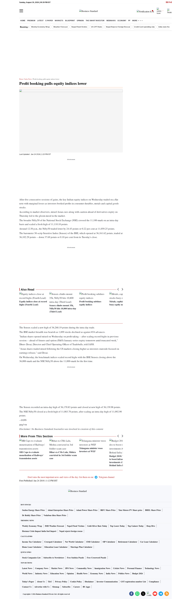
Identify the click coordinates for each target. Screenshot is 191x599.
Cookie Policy (76, 581)
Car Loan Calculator (149, 541)
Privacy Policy (61, 581)
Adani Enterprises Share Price (60, 510)
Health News (82, 573)
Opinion (80, 20)
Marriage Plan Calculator (81, 546)
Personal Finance (134, 568)
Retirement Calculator (127, 541)
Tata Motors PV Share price (130, 510)
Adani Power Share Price (86, 510)
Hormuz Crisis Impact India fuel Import (39, 531)
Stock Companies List (31, 557)
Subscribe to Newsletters (53, 557)
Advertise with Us (41, 586)
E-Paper (49, 20)
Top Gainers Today (136, 525)
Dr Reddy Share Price (31, 515)
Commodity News (84, 568)
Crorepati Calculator (53, 541)
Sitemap (55, 586)
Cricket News (118, 568)
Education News (57, 573)
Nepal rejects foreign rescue (70, 531)
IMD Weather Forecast (54, 525)
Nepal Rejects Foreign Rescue (118, 27)
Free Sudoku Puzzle (75, 557)
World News (27, 573)
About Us (41, 581)
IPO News (69, 568)
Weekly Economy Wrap (40, 27)
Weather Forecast (60, 27)
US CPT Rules (96, 27)
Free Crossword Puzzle (96, 557)
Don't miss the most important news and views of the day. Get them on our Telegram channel (71, 477)
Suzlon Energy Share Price (33, 510)
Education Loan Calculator (56, 546)
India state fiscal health (167, 27)
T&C (50, 581)
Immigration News (102, 568)
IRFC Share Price (107, 510)
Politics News (123, 573)
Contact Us (26, 586)
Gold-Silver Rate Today (97, 525)
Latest (40, 20)
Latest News (27, 568)
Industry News (41, 573)
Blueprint (70, 20)
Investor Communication (107, 581)
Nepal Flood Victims (79, 27)
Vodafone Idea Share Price (55, 515)
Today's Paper (28, 581)
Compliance (154, 581)
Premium (31, 20)
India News (28, 79)
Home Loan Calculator (32, 546)
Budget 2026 (137, 573)
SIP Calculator (109, 541)
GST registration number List (133, 581)
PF (129, 20)
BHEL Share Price (153, 510)
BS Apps (86, 586)
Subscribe (66, 586)
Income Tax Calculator (31, 541)
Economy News (96, 573)
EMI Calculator (93, 541)
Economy (122, 20)
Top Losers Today (117, 525)
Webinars (111, 20)
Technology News (152, 568)
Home (22, 20)
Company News (41, 568)
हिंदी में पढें (169, 2)
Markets (59, 20)
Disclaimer (89, 581)
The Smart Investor (95, 20)
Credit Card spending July (144, 27)
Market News (56, 568)
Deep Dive (151, 525)
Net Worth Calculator (74, 541)
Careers (76, 586)
